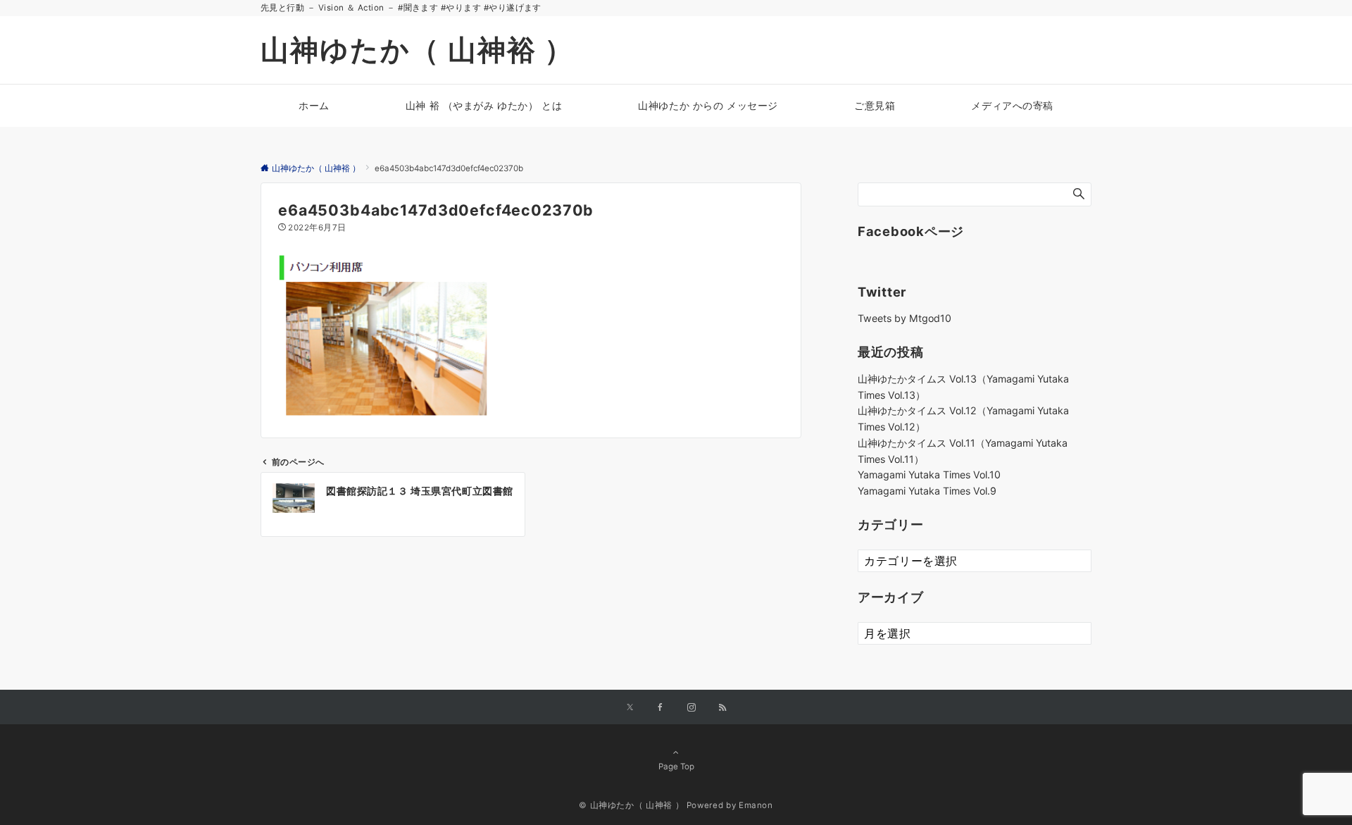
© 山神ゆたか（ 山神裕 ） (631, 805)
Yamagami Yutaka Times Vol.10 (929, 474)
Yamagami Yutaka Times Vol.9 (927, 491)
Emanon (756, 805)
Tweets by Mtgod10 (904, 318)
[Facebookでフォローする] (660, 708)
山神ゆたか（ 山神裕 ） (417, 49)
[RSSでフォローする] (722, 708)
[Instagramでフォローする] (691, 708)
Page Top (676, 766)
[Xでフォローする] (630, 708)
